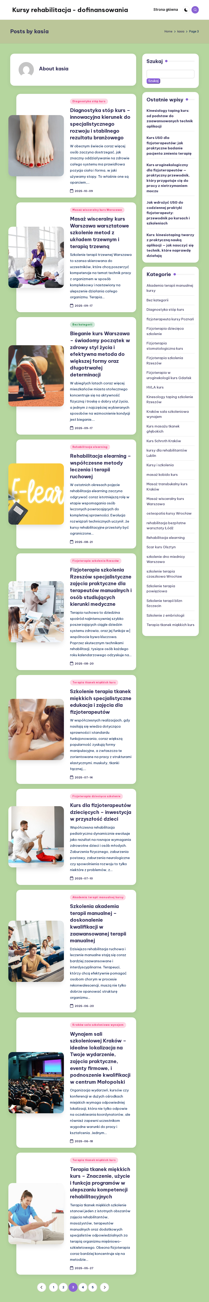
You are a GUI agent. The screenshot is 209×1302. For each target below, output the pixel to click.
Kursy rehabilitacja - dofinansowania (70, 10)
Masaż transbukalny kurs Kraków (167, 487)
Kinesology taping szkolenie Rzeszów (170, 399)
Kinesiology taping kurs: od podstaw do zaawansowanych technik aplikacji (170, 118)
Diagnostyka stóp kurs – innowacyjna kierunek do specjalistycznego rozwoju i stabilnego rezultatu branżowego (100, 124)
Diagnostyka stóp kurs (88, 101)
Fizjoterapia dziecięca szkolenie (96, 796)
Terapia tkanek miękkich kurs (94, 682)
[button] (41, 1287)
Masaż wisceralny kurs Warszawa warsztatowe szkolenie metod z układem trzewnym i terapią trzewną (99, 232)
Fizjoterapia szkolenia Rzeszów (95, 560)
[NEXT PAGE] (104, 1287)
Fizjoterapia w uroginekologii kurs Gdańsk (169, 375)
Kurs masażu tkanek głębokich (163, 429)
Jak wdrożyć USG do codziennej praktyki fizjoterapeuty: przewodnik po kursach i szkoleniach (168, 212)
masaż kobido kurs (162, 474)
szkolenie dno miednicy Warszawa (166, 559)
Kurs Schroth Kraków (164, 441)
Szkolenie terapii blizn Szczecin (164, 603)
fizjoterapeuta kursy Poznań (170, 319)
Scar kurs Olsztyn (161, 547)
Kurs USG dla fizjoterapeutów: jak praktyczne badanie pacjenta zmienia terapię (169, 145)
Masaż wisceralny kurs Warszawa (97, 209)
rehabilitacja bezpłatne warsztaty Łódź (166, 526)
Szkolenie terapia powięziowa (161, 589)
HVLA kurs (155, 387)
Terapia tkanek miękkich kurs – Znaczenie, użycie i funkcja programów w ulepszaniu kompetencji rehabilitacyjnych (100, 1183)
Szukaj (155, 61)
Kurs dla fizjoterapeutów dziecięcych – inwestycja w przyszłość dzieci (100, 812)
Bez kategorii (82, 324)
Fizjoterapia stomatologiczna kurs (165, 346)
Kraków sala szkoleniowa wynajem (97, 1024)
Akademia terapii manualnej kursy (97, 897)
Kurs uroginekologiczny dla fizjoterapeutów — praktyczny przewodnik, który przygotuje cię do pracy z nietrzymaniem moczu (168, 178)
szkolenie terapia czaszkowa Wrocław (164, 574)
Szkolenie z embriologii (165, 615)
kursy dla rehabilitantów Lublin (167, 453)
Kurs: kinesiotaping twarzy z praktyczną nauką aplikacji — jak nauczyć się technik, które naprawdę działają (170, 245)
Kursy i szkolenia (160, 465)
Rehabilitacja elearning (90, 446)
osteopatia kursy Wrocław (169, 513)
